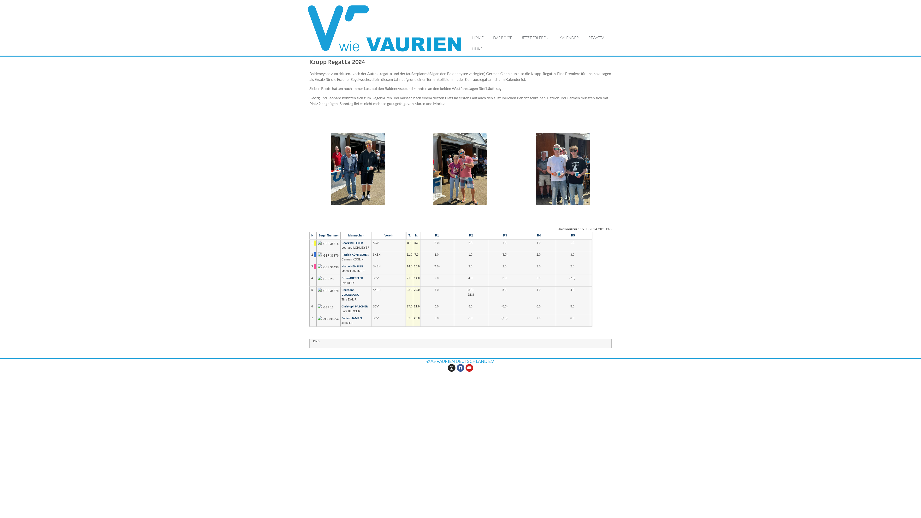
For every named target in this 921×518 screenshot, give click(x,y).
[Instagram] (451, 368)
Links (477, 48)
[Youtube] (469, 368)
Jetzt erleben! (535, 37)
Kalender (569, 37)
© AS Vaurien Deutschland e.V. (460, 361)
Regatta (596, 37)
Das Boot (502, 37)
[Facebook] (460, 368)
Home (478, 37)
